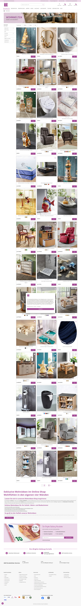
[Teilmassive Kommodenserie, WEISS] (68, 479)
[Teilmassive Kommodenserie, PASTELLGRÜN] (67, 479)
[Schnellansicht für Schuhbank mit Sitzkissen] (74, 416)
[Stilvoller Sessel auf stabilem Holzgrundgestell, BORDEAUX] (66, 151)
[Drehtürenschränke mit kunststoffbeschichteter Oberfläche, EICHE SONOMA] (26, 446)
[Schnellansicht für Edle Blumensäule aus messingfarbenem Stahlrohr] (33, 219)
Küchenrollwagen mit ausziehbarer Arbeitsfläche (46, 248)
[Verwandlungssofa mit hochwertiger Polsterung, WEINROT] (28, 87)
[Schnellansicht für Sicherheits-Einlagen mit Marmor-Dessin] (53, 350)
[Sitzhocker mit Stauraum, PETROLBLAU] (44, 413)
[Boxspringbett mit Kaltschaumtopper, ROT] (48, 184)
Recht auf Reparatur (37, 589)
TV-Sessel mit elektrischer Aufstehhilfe (67, 85)
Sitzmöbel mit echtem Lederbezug (26, 248)
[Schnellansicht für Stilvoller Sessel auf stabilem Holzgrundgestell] (74, 154)
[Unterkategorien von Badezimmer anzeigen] (13, 28)
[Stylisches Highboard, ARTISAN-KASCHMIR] (26, 380)
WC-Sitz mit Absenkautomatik (67, 346)
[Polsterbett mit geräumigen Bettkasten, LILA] (48, 315)
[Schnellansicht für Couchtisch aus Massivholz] (74, 383)
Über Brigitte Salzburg (52, 574)
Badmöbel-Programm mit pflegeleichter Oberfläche (47, 85)
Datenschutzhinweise (46, 540)
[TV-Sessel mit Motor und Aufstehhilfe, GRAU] (48, 446)
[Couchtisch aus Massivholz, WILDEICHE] (68, 380)
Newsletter (21, 580)
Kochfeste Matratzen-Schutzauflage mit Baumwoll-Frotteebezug (26, 183)
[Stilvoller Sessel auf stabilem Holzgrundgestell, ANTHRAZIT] (64, 151)
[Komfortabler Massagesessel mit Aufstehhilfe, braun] (68, 446)
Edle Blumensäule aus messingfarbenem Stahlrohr (26, 215)
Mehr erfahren (9, 517)
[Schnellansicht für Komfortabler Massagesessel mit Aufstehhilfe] (74, 448)
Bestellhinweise (66, 576)
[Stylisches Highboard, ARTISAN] (24, 380)
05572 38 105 (26, 562)
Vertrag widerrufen (37, 574)
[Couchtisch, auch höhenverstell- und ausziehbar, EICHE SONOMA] (68, 315)
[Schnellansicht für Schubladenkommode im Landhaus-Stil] (33, 285)
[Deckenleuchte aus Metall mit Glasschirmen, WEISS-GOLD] (26, 348)
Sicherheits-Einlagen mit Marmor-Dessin (46, 346)
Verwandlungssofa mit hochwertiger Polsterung (26, 85)
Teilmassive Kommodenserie (67, 477)
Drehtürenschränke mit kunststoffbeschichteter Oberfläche (26, 444)
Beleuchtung (6, 29)
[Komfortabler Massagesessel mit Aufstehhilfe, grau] (69, 446)
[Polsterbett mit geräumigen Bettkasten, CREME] (45, 315)
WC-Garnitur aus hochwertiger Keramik (26, 150)
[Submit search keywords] (43, 5)
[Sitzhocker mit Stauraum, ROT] (45, 413)
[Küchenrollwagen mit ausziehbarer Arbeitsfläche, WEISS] (48, 249)
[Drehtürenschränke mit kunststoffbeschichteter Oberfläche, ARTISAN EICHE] (24, 446)
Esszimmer (6, 33)
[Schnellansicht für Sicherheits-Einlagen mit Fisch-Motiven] (74, 57)
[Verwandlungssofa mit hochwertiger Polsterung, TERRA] (26, 87)
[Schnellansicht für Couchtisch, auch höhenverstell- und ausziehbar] (74, 317)
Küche (5, 36)
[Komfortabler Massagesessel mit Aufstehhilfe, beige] (65, 446)
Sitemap (5, 574)
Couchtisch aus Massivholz (67, 379)
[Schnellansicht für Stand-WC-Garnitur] (33, 416)
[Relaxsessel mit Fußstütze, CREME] (26, 315)
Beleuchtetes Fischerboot (26, 54)
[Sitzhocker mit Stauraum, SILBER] (48, 413)
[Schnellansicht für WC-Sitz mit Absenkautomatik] (74, 350)
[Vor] (51, 485)
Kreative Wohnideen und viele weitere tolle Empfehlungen (15, 509)
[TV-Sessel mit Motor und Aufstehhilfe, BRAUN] (46, 151)
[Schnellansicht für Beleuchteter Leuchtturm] (74, 186)
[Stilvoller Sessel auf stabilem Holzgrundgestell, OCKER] (70, 151)
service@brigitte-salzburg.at (47, 562)
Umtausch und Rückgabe (23, 577)
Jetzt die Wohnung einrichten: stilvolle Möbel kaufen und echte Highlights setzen (19, 508)
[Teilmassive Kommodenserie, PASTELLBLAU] (66, 479)
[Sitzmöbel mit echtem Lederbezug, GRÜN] (26, 249)
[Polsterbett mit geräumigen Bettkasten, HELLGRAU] (46, 315)
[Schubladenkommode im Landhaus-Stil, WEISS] (26, 282)
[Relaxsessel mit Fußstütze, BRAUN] (24, 315)
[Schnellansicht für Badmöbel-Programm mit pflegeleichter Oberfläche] (53, 89)
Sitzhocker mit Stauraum (47, 412)
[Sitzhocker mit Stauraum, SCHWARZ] (46, 413)
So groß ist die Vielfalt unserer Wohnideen (12, 507)
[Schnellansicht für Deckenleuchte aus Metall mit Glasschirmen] (33, 350)
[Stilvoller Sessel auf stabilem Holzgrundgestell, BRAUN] (67, 151)
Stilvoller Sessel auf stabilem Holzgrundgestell (67, 150)
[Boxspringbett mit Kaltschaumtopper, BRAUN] (46, 184)
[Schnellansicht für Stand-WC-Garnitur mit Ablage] (53, 481)
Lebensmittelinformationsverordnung (40, 586)
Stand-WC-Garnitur (26, 412)
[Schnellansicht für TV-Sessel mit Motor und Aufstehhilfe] (53, 154)
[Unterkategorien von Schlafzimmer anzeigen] (13, 40)
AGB (35, 576)
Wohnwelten (6, 577)
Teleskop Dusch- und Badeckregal (26, 477)
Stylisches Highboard (26, 379)
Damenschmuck (7, 579)
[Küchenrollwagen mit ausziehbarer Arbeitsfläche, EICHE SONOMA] (46, 249)
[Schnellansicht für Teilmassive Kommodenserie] (74, 481)
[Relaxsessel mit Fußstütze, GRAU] (27, 315)
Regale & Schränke (7, 38)
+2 (28, 380)
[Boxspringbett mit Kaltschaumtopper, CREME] (47, 184)
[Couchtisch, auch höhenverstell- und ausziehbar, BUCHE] (66, 315)
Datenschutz (36, 579)
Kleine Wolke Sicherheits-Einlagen (67, 118)
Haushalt (5, 583)
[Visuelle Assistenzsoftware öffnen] (48, 598)
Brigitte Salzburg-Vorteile (23, 574)
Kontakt (50, 576)
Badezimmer (6, 28)
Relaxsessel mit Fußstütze (26, 313)
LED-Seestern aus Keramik (47, 379)
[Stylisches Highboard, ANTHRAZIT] (23, 380)
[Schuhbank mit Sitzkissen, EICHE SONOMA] (66, 413)
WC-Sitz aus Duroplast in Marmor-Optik (46, 118)
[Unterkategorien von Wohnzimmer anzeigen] (13, 42)
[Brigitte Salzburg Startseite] (6, 5)
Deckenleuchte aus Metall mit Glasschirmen (26, 346)
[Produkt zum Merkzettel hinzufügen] (34, 29)
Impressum (36, 577)
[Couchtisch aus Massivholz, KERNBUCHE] (66, 380)
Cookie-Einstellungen (37, 580)
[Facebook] (42, 598)
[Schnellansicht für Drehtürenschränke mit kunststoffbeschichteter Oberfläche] (33, 448)
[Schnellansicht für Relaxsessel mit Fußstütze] (33, 317)
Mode (5, 576)
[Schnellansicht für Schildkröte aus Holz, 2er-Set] (74, 285)
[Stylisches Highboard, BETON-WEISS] (27, 380)
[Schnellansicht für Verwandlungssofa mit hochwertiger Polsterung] (33, 89)
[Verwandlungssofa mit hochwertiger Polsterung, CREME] (24, 87)
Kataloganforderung (22, 582)
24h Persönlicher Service (44, 0)
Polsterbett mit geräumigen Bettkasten (47, 313)
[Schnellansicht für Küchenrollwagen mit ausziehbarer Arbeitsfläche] (53, 252)
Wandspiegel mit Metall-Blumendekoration (46, 54)
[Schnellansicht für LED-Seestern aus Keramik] (53, 383)
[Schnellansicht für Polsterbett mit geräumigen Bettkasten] (53, 317)
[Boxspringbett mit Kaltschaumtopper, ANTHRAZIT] (44, 184)
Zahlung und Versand (22, 576)
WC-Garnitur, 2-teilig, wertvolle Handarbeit (46, 215)
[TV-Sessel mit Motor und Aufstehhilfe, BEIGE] (45, 151)
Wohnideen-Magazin (67, 577)
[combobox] (32, 5)
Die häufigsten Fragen (65, 562)
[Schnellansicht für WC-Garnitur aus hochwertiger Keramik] (33, 154)
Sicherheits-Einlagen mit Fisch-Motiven (67, 54)
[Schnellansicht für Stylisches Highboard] (33, 383)
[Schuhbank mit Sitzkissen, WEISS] (68, 413)
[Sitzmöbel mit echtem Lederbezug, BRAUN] (25, 249)
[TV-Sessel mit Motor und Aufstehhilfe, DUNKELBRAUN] (46, 446)
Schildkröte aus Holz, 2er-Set (67, 281)
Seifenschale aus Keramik (67, 215)
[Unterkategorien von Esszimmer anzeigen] (13, 33)
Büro (5, 31)
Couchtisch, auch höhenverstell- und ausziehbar (67, 313)
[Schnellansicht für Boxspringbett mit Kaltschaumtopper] (53, 186)
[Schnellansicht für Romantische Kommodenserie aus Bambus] (33, 121)
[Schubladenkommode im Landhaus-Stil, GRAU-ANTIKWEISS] (25, 282)
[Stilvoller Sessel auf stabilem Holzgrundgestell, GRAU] (68, 151)
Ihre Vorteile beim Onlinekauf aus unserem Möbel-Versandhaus (16, 511)
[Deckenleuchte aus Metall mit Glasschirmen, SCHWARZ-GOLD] (25, 348)
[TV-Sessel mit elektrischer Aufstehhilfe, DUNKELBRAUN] (66, 87)
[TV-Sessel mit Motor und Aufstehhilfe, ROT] (69, 249)
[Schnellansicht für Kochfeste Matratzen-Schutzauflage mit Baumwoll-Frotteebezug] (33, 186)
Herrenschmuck (6, 580)
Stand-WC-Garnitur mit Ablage (46, 477)
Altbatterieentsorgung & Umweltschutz (40, 583)
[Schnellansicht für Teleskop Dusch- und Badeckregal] (33, 481)
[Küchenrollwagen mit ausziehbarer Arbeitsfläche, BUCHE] (45, 249)
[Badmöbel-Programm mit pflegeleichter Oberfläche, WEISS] (47, 87)
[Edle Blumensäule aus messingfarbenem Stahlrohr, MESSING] (26, 217)
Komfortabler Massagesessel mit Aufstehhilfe (67, 444)
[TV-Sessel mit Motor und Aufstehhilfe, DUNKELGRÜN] (68, 249)
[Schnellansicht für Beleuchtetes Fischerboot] (33, 57)
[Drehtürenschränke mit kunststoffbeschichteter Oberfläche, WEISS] (27, 446)
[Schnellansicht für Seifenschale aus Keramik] (74, 219)
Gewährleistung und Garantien (39, 582)
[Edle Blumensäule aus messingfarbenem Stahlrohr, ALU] (25, 217)
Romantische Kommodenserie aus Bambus (26, 118)
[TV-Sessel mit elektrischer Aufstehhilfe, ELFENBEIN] (68, 87)
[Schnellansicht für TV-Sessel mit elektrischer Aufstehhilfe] (74, 89)
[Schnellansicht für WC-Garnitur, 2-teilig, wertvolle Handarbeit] (53, 219)
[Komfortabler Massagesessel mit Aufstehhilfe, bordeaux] (66, 446)
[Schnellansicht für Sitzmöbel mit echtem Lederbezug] (33, 252)
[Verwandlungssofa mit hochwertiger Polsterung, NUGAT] (25, 87)
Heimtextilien (6, 582)
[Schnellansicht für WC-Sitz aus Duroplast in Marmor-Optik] (53, 121)
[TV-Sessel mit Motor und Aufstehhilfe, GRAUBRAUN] (48, 151)
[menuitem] (6, 9)
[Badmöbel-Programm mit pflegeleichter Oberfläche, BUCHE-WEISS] (46, 87)
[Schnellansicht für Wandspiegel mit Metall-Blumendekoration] (53, 57)
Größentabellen (66, 574)
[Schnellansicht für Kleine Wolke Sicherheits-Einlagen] (74, 121)
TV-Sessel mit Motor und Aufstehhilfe (47, 150)
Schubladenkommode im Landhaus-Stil (26, 281)
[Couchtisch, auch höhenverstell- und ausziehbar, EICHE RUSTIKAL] (67, 315)
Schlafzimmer (6, 40)
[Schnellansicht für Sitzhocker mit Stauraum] (53, 416)
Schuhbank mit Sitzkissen (67, 412)
